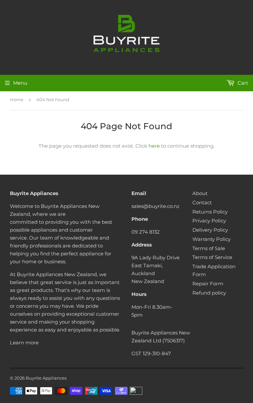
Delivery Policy (210, 230)
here (154, 146)
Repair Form (207, 283)
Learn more (24, 342)
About (200, 193)
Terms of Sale (208, 248)
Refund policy (209, 293)
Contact (202, 202)
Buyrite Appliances (46, 378)
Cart (242, 83)
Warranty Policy (211, 239)
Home (16, 99)
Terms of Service (212, 257)
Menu (20, 83)
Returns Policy (210, 212)
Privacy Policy (209, 220)
